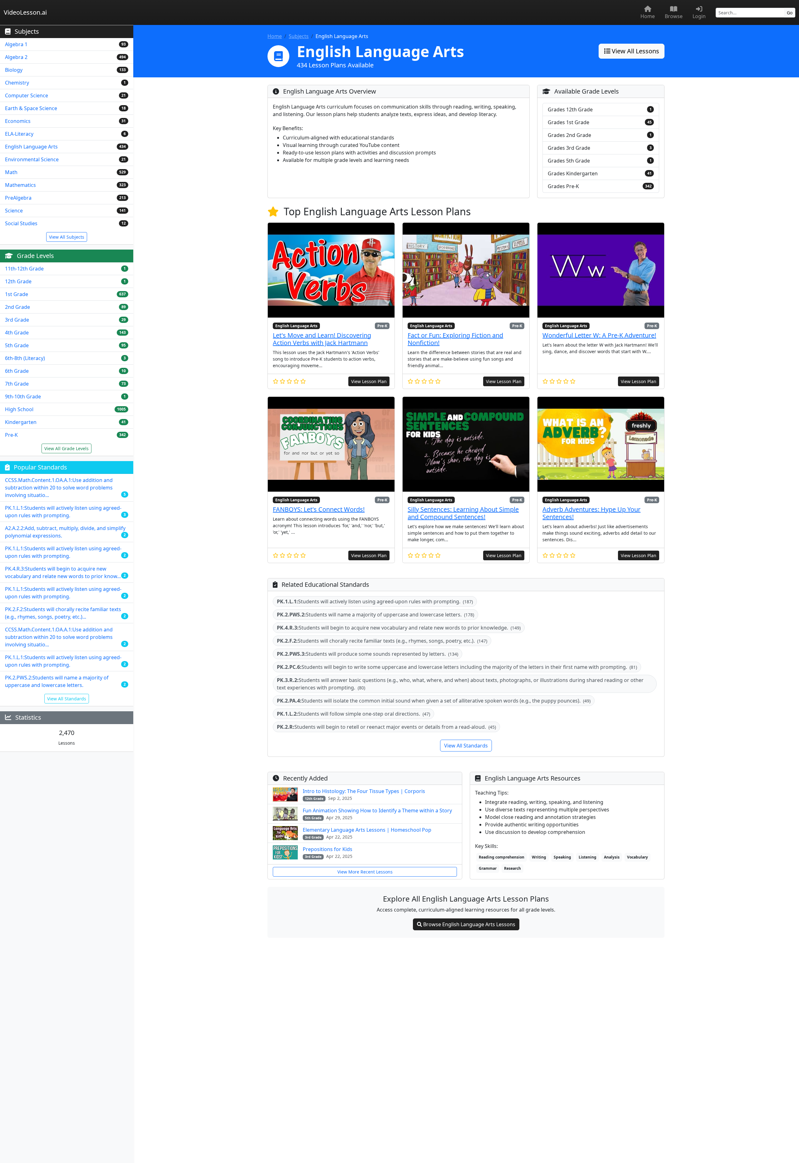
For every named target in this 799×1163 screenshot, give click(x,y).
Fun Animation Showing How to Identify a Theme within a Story (377, 810)
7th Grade (17, 383)
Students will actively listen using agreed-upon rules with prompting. (375, 601)
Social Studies (21, 223)
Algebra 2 (16, 57)
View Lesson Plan (369, 381)
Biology (13, 69)
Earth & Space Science (31, 108)
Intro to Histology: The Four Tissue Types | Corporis (364, 791)
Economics (18, 121)
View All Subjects (66, 237)
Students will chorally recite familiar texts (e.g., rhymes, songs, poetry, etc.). (382, 640)
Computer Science (26, 95)
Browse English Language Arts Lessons (468, 924)
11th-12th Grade (24, 268)
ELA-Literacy (19, 133)
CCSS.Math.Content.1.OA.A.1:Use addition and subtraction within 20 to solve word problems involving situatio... (59, 488)
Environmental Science (32, 159)
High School (19, 409)
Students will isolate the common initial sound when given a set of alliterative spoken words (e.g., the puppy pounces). (434, 700)
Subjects (299, 36)
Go (789, 13)
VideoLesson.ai (25, 12)
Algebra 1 (16, 44)
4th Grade (17, 332)
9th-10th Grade (23, 396)
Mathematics (20, 185)
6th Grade (17, 370)
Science (14, 210)
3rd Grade (17, 319)
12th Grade (18, 281)
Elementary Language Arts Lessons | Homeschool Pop (367, 829)
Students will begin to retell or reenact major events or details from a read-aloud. (386, 726)
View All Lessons (634, 51)
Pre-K (11, 434)
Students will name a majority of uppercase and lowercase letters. (375, 614)
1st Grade (16, 294)
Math (11, 172)
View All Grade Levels (66, 448)
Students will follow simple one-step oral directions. (353, 713)
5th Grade (17, 345)
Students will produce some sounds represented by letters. (367, 653)
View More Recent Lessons (365, 872)
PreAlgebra (18, 197)
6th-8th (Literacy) (25, 358)
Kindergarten (21, 422)
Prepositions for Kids (327, 849)
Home (274, 36)
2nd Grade (17, 307)
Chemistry (17, 82)
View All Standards (66, 699)
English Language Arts (31, 146)
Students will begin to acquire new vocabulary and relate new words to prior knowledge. (399, 627)
